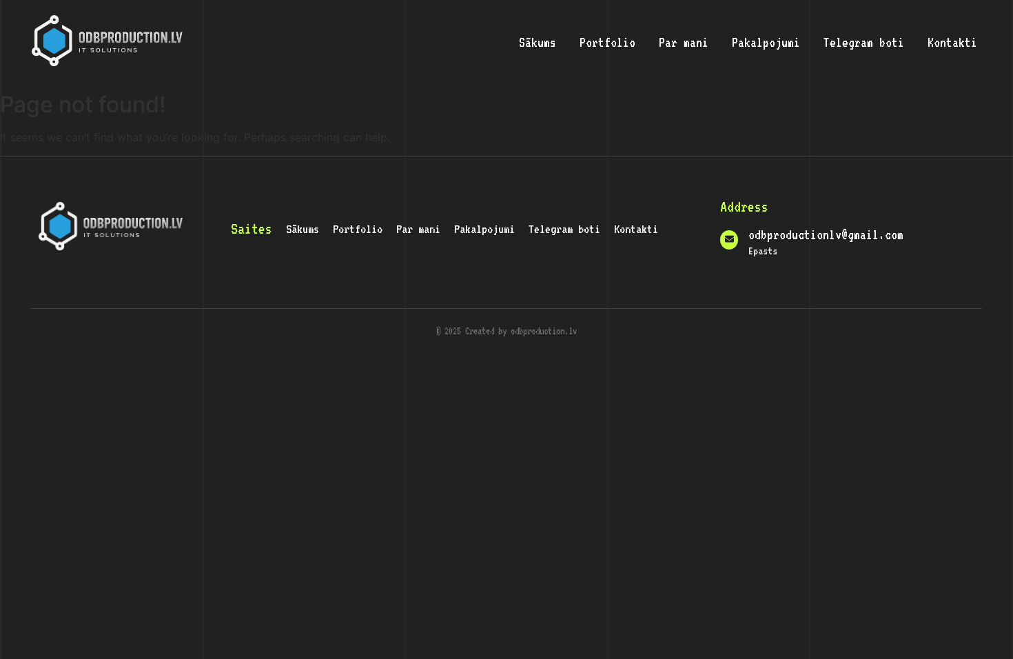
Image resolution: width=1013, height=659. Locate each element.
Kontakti (952, 42)
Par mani (683, 42)
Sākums (537, 42)
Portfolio (607, 42)
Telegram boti (863, 42)
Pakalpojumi (766, 42)
